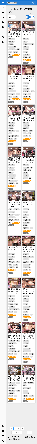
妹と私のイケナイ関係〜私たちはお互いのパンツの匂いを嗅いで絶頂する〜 (14, 338)
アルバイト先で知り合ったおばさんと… (14, 79)
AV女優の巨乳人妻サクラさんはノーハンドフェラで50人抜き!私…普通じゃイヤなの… (28, 251)
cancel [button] (16, 2)
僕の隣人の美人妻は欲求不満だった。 (14, 249)
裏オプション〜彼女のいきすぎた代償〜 (28, 34)
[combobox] (24, 2)
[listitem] (3, 7)
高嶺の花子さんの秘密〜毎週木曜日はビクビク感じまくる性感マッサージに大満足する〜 (28, 338)
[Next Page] (22, 428)
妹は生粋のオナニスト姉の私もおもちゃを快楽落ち (28, 160)
